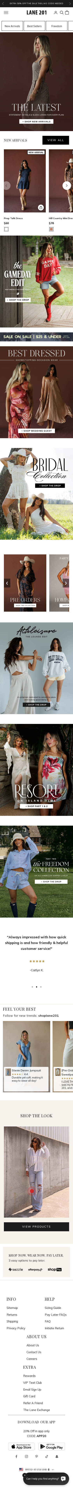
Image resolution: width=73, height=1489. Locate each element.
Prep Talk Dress (13, 218)
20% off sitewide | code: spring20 (36, 3)
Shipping (12, 1321)
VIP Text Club (32, 1383)
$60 (6, 223)
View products (36, 1226)
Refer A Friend (33, 1403)
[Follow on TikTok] (47, 1456)
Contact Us (33, 1352)
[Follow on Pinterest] (37, 1456)
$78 (51, 223)
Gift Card (29, 1396)
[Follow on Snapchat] (57, 1456)
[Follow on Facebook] (16, 1456)
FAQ (48, 1321)
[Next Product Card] (66, 185)
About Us (32, 1345)
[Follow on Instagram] (26, 1456)
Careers (31, 1359)
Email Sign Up (32, 1389)
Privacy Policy (16, 1328)
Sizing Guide (53, 1308)
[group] (26, 1057)
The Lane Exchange (36, 1410)
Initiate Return (54, 1328)
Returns (12, 1315)
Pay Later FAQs (56, 1315)
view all (55, 140)
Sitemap (12, 1308)
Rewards (29, 1376)
